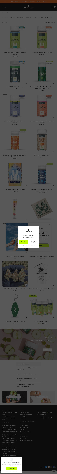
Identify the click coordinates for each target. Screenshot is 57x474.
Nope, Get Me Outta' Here (34, 242)
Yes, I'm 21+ (23, 241)
